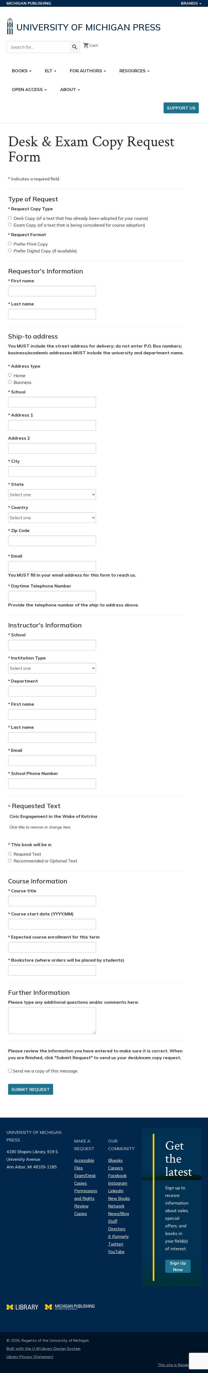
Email (22, 556)
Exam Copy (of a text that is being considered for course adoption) (79, 225)
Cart (90, 45)
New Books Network (119, 1202)
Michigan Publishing (28, 3)
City (18, 461)
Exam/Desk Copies (85, 1179)
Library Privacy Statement (29, 1356)
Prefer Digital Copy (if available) (45, 251)
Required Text (27, 854)
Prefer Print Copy (31, 244)
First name (21, 280)
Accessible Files (84, 1164)
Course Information (37, 881)
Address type (24, 366)
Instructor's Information (45, 625)
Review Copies (81, 1209)
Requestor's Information (45, 271)
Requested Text (34, 805)
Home (19, 375)
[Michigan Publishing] (72, 1306)
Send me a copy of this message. (45, 1071)
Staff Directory (116, 1225)
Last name (21, 303)
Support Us (181, 108)
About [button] (68, 89)
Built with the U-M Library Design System (43, 1348)
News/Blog (118, 1213)
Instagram (117, 1183)
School (18, 392)
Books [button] (20, 70)
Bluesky (115, 1160)
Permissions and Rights (85, 1194)
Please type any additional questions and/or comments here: (73, 1002)
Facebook (117, 1175)
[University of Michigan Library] (25, 1306)
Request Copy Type (30, 208)
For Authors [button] (86, 70)
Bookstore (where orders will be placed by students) (66, 960)
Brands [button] (190, 3)
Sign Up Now (178, 1266)
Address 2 (19, 438)
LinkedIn (115, 1190)
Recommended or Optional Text (45, 861)
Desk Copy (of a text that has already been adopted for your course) (81, 218)
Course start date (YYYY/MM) (41, 914)
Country (18, 507)
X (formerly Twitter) (118, 1240)
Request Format (27, 234)
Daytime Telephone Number (39, 586)
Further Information (39, 992)
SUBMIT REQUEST (30, 1089)
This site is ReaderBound (180, 1364)
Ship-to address (33, 336)
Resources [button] (133, 70)
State (18, 484)
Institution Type (27, 658)
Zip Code (19, 530)
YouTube (116, 1251)
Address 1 (20, 415)
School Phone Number (33, 773)
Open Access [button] (28, 89)
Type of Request (33, 199)
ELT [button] (49, 70)
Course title (22, 890)
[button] (53, 816)
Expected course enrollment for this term (54, 937)
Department (23, 681)
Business (22, 382)
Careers (115, 1168)
